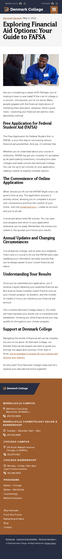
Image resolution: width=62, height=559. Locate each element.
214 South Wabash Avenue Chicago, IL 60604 (20, 449)
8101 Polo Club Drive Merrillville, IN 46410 (17, 410)
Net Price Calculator (47, 539)
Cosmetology (11, 493)
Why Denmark (11, 510)
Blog (6, 523)
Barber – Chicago (13, 485)
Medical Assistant (13, 498)
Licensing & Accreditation (27, 539)
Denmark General (12, 18)
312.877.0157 (13, 454)
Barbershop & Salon (14, 518)
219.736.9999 (14, 416)
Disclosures (10, 539)
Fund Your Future (13, 514)
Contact (8, 527)
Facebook (20, 4)
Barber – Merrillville (14, 489)
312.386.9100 (14, 473)
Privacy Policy (50, 543)
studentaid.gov (28, 207)
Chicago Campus (16, 441)
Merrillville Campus (19, 403)
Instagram (25, 4)
